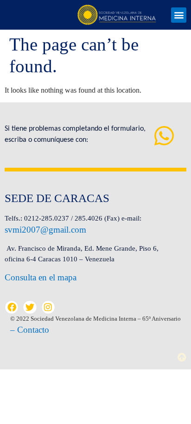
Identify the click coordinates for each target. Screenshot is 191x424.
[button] (178, 15)
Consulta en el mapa (40, 277)
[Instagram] (48, 307)
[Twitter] (30, 307)
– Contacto (29, 330)
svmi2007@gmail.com (45, 229)
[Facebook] (12, 307)
